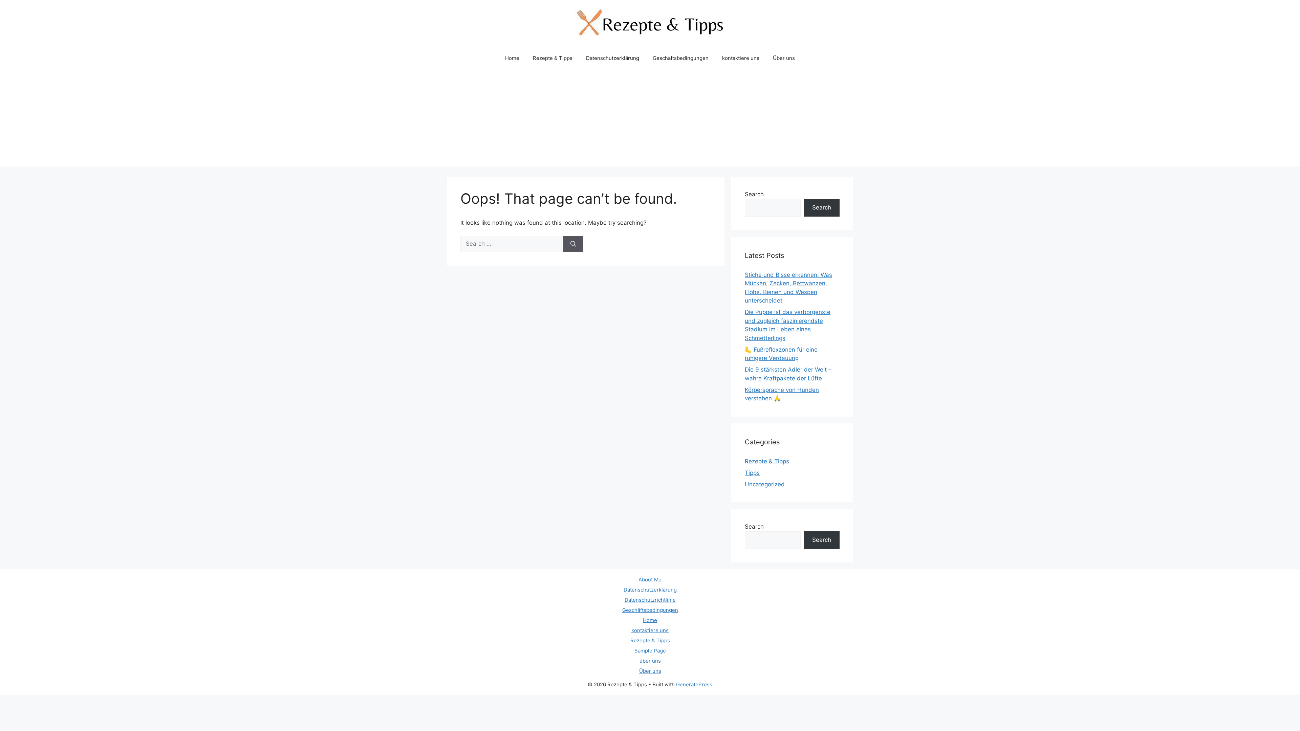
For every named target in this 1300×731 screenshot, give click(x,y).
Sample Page (650, 650)
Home (512, 58)
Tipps (752, 472)
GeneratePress (694, 684)
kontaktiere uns (740, 58)
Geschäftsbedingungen (681, 58)
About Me (650, 579)
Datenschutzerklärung (612, 58)
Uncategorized (765, 484)
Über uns (784, 58)
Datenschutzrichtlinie (650, 600)
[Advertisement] (650, 119)
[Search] (573, 244)
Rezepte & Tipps (552, 58)
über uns (650, 661)
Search (754, 194)
